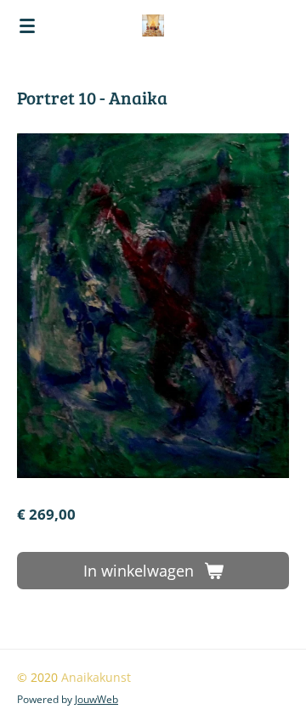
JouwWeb (96, 699)
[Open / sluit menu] (27, 25)
